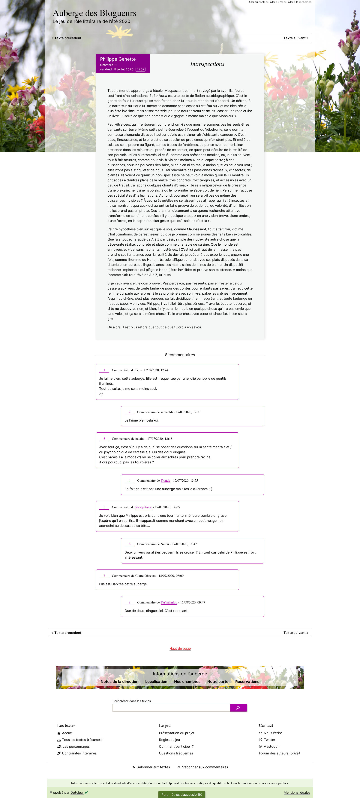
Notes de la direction (119, 681)
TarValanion (169, 602)
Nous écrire (273, 733)
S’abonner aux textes (153, 767)
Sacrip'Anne (143, 507)
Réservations (247, 681)
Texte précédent (66, 38)
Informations (79, 783)
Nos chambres (187, 681)
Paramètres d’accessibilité (181, 794)
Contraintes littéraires (79, 753)
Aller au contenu (258, 2)
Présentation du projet (176, 733)
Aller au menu (278, 2)
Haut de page (180, 648)
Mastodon (271, 746)
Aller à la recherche (299, 2)
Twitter (269, 740)
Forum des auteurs (279, 753)
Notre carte (217, 681)
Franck (165, 480)
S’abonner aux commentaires (205, 767)
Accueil (67, 733)
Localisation (156, 681)
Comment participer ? (176, 746)
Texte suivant (296, 38)
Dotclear (77, 792)
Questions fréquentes (176, 753)
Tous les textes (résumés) (82, 740)
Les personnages (76, 746)
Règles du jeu (169, 740)
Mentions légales (297, 792)
